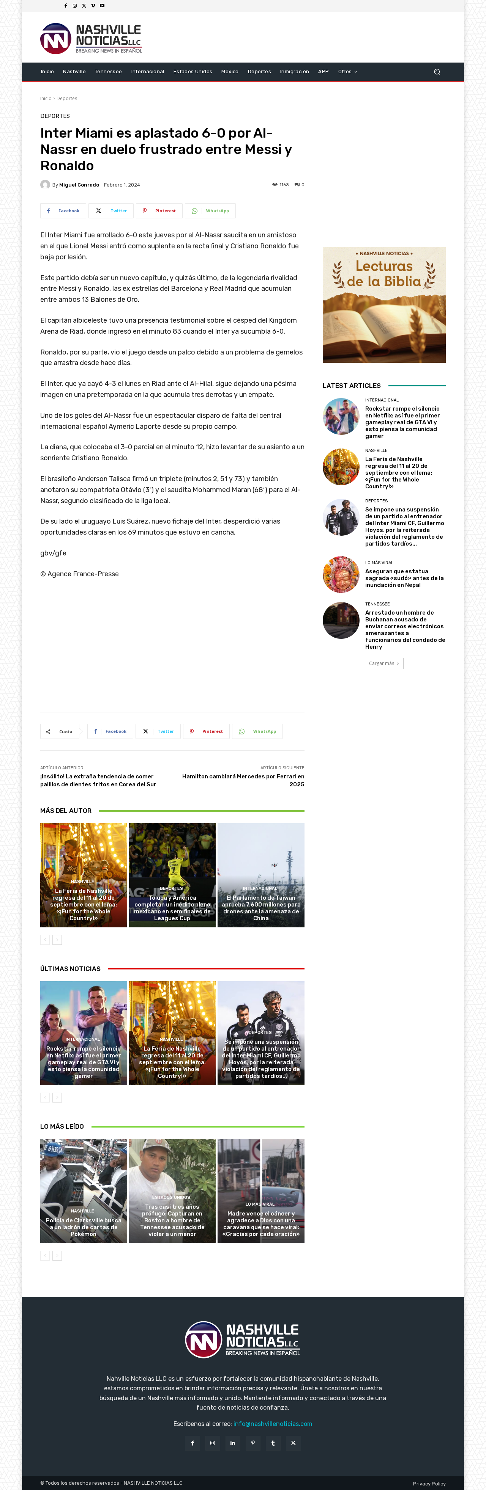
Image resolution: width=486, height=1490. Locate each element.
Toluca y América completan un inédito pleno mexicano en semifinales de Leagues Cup (172, 908)
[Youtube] (102, 6)
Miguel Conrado (79, 184)
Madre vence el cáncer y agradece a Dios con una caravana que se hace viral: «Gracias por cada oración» (261, 1223)
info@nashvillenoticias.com (273, 1423)
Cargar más (381, 663)
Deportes (67, 98)
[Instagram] (74, 6)
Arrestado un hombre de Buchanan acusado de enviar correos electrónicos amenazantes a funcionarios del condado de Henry (405, 629)
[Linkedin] (233, 1443)
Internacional (260, 888)
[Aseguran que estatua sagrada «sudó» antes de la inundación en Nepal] (341, 574)
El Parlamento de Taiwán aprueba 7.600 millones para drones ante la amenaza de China (261, 908)
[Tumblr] (273, 1443)
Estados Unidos (171, 1197)
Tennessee (377, 604)
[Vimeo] (93, 6)
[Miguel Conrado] (46, 185)
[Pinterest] (253, 1443)
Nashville (82, 882)
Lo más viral (260, 1204)
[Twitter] (83, 6)
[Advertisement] (172, 648)
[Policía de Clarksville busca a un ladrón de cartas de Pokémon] (83, 1191)
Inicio (46, 98)
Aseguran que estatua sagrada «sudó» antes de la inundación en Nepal (404, 578)
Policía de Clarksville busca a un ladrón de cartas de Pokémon (84, 1227)
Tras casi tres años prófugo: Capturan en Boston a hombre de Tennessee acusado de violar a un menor (172, 1220)
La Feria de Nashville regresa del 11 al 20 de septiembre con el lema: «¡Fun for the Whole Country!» (83, 905)
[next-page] (57, 940)
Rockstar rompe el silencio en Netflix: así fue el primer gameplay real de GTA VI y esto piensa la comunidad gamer (83, 1062)
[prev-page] (45, 940)
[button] (437, 71)
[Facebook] (65, 6)
